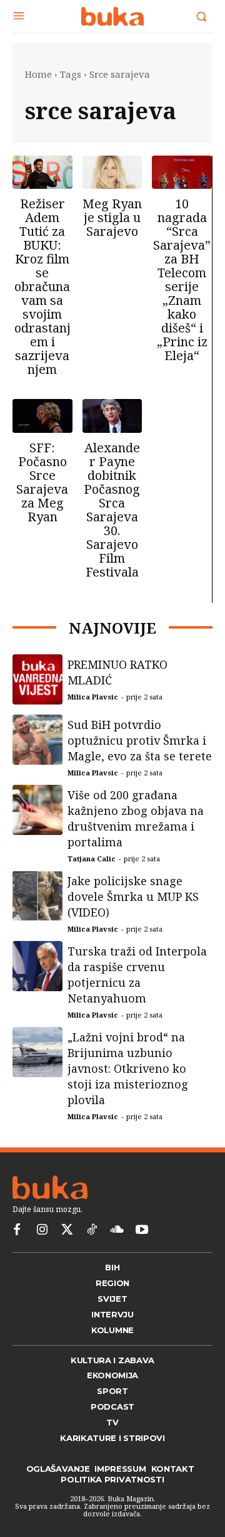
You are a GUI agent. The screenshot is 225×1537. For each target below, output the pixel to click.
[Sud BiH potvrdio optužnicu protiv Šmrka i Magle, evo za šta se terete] (37, 755)
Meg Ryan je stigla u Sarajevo (112, 217)
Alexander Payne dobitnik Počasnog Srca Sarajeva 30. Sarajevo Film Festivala (112, 509)
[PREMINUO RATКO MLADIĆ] (37, 694)
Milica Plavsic (93, 711)
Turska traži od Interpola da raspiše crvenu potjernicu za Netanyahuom (137, 990)
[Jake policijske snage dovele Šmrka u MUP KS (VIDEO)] (37, 911)
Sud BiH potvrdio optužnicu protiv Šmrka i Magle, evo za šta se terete (140, 755)
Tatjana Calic (92, 873)
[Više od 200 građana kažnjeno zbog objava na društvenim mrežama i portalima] (37, 825)
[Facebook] (17, 1255)
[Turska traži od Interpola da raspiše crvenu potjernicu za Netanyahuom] (37, 981)
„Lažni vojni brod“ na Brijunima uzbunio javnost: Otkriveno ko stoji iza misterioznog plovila (128, 1083)
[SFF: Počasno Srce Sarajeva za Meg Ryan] (42, 416)
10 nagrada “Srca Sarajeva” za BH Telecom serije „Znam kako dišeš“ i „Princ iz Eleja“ (182, 279)
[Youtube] (141, 1255)
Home (38, 74)
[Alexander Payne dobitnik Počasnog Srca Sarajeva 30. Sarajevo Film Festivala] (112, 416)
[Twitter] (67, 1255)
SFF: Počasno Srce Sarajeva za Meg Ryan (42, 482)
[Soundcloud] (117, 1255)
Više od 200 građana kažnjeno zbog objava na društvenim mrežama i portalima (136, 833)
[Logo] (112, 16)
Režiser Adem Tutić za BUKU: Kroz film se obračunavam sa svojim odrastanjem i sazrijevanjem (42, 286)
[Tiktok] (91, 1255)
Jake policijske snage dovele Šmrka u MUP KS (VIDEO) (133, 911)
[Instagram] (41, 1255)
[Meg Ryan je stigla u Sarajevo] (112, 172)
